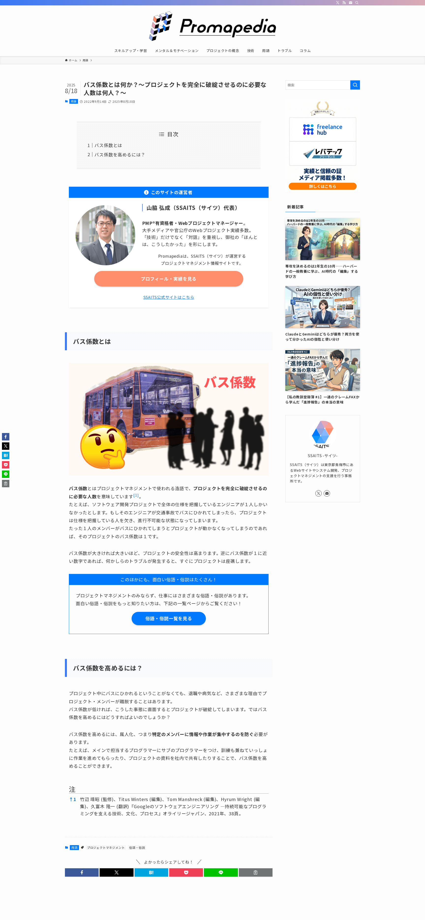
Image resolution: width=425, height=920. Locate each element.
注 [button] (72, 789)
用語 (74, 101)
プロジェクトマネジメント (106, 847)
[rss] (344, 2)
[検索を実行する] (355, 85)
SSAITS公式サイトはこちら (168, 297)
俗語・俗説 (137, 847)
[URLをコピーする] (256, 872)
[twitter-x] (337, 2)
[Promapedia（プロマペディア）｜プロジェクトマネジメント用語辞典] (212, 26)
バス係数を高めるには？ (119, 154)
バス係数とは (108, 145)
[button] (136, 496)
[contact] (350, 2)
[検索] (357, 2)
